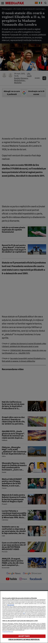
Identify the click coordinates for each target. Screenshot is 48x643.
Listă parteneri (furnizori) (7, 631)
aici (24, 613)
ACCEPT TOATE (24, 636)
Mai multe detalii (10, 605)
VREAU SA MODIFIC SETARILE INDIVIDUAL (24, 639)
